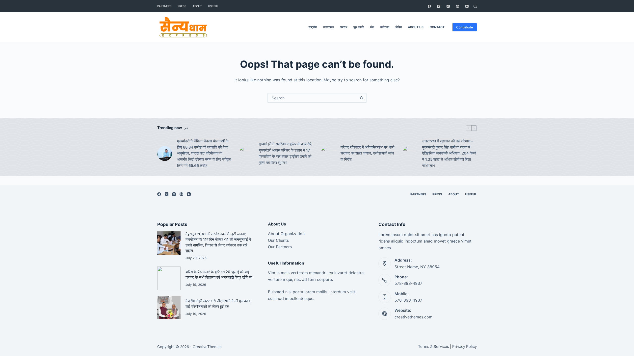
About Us (415, 27)
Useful (213, 6)
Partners (164, 6)
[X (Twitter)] (438, 6)
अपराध (343, 27)
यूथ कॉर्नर (358, 27)
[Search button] (361, 97)
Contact (437, 27)
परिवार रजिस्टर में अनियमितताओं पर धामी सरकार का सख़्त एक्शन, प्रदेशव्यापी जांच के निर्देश (367, 153)
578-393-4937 (408, 283)
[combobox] (312, 98)
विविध (399, 27)
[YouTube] (467, 6)
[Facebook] (429, 6)
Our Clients (278, 240)
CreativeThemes (207, 346)
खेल (372, 27)
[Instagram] (448, 6)
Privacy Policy (464, 346)
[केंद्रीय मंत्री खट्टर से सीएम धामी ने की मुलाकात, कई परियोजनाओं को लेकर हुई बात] (169, 307)
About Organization (286, 233)
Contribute (464, 27)
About (197, 6)
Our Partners (280, 246)
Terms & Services (433, 346)
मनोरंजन (384, 27)
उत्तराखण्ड (328, 27)
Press (182, 6)
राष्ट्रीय (313, 27)
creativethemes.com (413, 316)
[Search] (475, 6)
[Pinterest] (457, 6)
